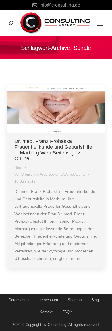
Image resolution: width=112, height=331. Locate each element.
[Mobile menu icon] (99, 23)
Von (50, 175)
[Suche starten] (11, 23)
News (18, 168)
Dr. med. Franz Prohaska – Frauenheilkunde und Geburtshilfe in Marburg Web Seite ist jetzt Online (53, 149)
